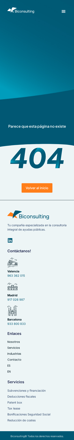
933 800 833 (16, 323)
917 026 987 (16, 299)
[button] (63, 11)
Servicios (13, 348)
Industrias (14, 354)
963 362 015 (16, 275)
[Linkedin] (10, 240)
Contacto (14, 360)
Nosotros (13, 342)
